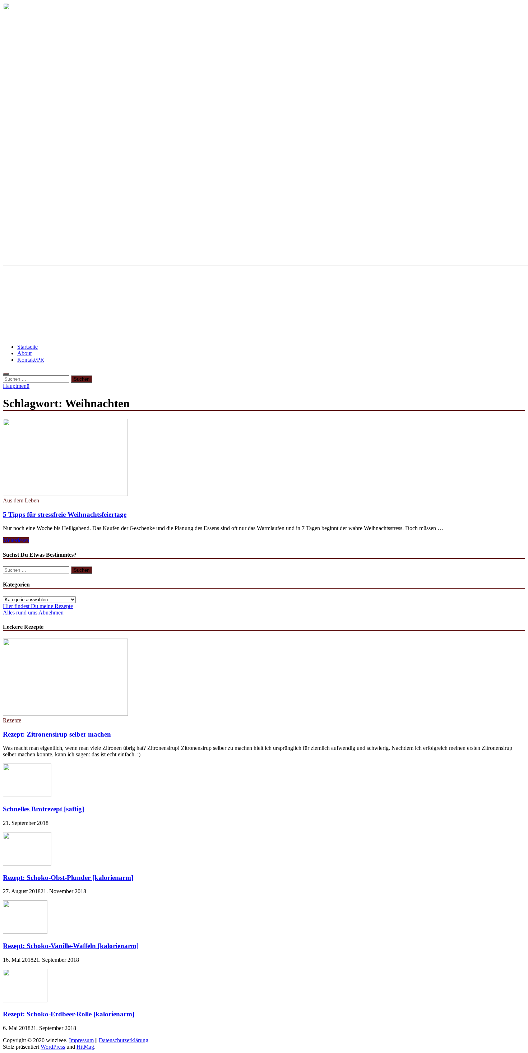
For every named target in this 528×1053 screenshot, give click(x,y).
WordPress (53, 1047)
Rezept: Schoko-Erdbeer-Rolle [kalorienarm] (68, 1014)
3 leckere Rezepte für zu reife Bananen (59, 283)
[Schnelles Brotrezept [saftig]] (27, 795)
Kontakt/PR (30, 360)
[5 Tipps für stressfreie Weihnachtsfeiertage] (264, 458)
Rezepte (12, 720)
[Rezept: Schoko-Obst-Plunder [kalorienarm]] (27, 864)
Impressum (81, 1040)
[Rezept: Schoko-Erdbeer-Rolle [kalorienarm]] (25, 1000)
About (24, 353)
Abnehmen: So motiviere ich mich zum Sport (69, 304)
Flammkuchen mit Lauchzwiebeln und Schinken (292, 304)
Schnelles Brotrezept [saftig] (43, 809)
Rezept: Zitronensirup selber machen (57, 734)
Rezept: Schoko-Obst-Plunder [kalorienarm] (68, 877)
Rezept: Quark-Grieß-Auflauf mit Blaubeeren (182, 283)
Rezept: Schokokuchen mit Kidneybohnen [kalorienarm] (174, 326)
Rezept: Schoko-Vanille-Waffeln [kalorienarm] (71, 946)
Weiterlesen (16, 540)
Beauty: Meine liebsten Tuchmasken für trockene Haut (329, 283)
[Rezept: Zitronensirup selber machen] (65, 714)
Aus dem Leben (21, 500)
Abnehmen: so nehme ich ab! (178, 304)
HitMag (85, 1047)
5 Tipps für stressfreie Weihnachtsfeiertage (64, 514)
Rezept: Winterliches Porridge (47, 326)
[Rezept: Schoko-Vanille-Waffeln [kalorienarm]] (25, 932)
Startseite (27, 347)
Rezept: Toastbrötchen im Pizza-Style (417, 304)
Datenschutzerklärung (123, 1040)
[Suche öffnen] (6, 374)
